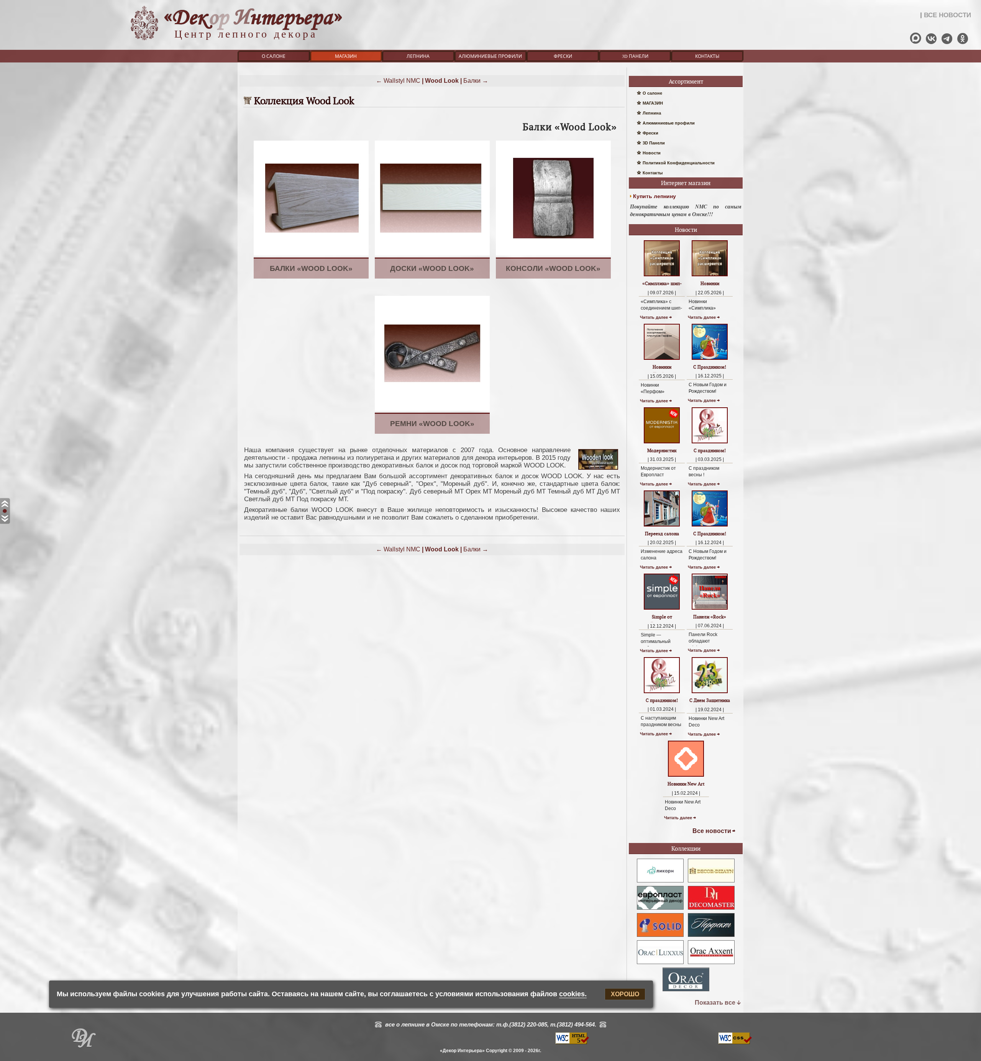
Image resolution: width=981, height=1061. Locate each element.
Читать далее (654, 317)
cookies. (573, 994)
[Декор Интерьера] (83, 1040)
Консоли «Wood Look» (553, 268)
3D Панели (635, 56)
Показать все (715, 1002)
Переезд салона (662, 533)
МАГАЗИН (346, 56)
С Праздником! (709, 367)
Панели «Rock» (709, 617)
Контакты (707, 56)
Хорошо (625, 994)
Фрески (563, 56)
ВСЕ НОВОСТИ (947, 15)
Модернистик (661, 450)
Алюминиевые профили (490, 56)
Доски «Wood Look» (432, 268)
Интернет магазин (685, 183)
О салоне (273, 56)
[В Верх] (4, 504)
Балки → (475, 80)
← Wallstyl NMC (398, 80)
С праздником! (710, 450)
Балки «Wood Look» (311, 268)
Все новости (711, 831)
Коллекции (685, 848)
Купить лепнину (654, 196)
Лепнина (418, 56)
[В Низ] (4, 518)
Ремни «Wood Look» (432, 424)
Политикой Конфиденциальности (679, 163)
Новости (652, 153)
